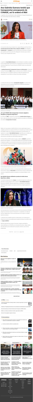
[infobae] (16, 1)
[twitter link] (4, 384)
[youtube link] (2, 386)
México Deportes (4, 5)
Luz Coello (5, 19)
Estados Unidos (10, 386)
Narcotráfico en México (23, 3)
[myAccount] (31, 1)
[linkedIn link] (5, 386)
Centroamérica (10, 390)
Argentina (10, 382)
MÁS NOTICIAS (16, 296)
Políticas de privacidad (29, 383)
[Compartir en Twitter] (25, 43)
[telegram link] (4, 386)
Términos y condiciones (29, 381)
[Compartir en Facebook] (23, 43)
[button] (1, 1)
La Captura (6, 3)
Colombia (10, 383)
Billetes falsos (3, 3)
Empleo (16, 382)
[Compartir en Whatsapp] (21, 43)
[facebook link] (2, 384)
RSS (10, 393)
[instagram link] (5, 384)
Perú (10, 389)
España (23, 383)
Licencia (14, 3)
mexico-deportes (3, 252)
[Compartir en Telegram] (29, 43)
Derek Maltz (10, 3)
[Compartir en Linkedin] (27, 43)
